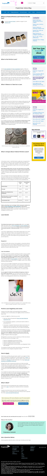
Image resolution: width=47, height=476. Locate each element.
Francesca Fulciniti (12, 21)
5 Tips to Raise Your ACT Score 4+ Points (39, 61)
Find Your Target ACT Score (38, 110)
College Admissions (14, 12)
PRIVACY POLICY (32, 450)
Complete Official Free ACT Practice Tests (38, 113)
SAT (5, 12)
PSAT (29, 12)
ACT (8, 12)
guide (8, 386)
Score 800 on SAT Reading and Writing (38, 84)
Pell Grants (9, 359)
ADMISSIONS (24, 458)
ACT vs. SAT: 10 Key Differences (37, 37)
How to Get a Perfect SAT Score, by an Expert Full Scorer (38, 78)
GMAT (22, 454)
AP (22, 451)
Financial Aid (7, 22)
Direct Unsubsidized (16, 68)
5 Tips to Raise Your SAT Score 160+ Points (39, 57)
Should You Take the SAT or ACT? (38, 31)
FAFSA (27, 357)
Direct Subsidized (7, 68)
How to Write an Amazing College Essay (38, 28)
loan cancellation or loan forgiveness (13, 206)
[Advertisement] (15, 27)
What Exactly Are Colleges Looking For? (38, 34)
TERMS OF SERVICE (32, 447)
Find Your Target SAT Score (38, 71)
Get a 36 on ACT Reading (37, 123)
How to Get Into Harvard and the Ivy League (38, 21)
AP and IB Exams (23, 12)
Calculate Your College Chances (38, 40)
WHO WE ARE (15, 446)
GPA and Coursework (40, 12)
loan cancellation (14, 258)
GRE (22, 453)
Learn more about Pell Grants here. (12, 392)
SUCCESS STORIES (14, 449)
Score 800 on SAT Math (38, 81)
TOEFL (33, 12)
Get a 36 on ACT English (39, 119)
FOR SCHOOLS (14, 453)
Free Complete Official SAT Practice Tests (38, 74)
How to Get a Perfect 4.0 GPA (38, 25)
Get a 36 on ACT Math (38, 121)
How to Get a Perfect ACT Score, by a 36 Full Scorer (38, 116)
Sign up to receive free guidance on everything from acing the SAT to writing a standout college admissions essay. (38, 151)
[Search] (43, 3)
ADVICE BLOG (15, 451)
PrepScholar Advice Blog (23, 8)
